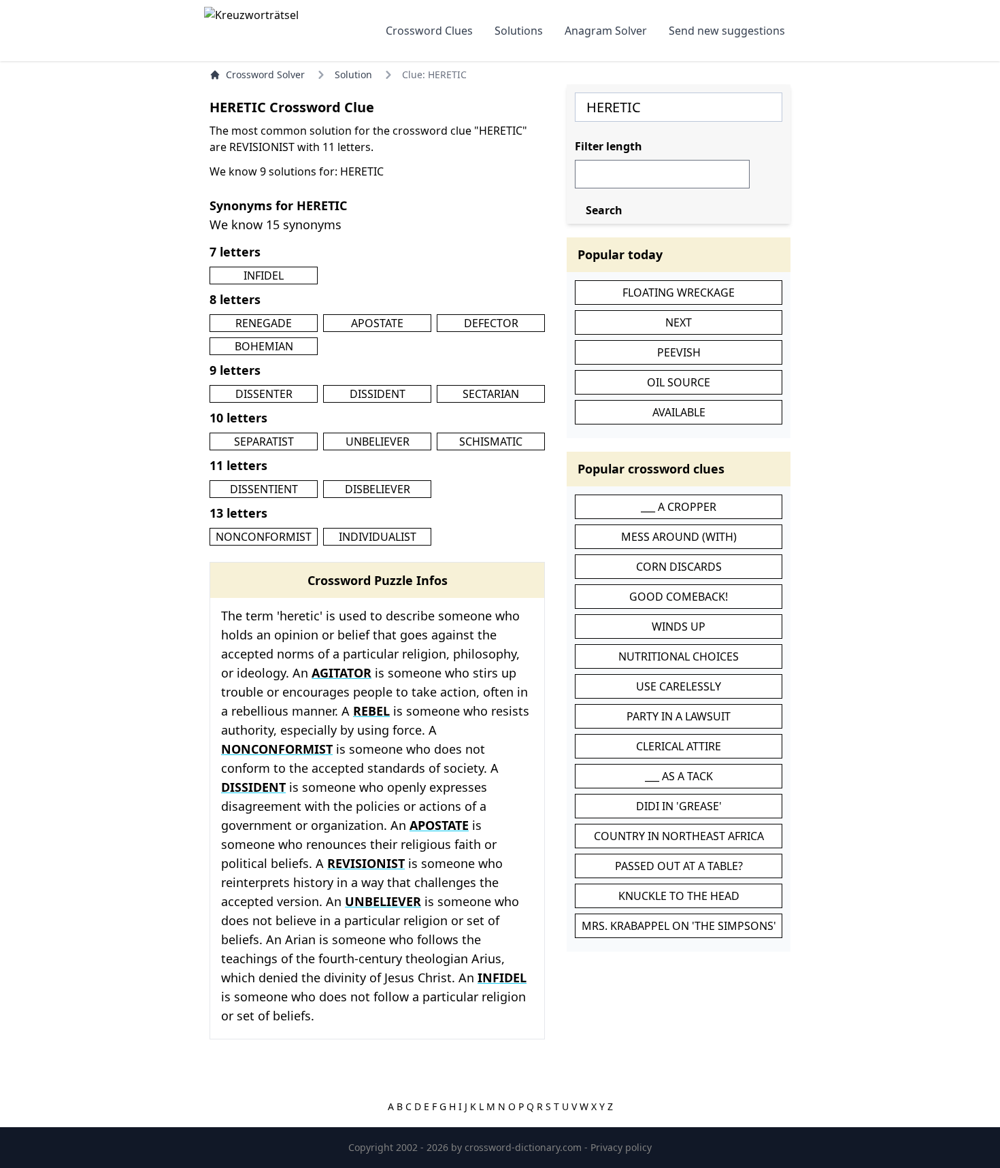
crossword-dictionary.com (524, 1147)
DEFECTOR (491, 323)
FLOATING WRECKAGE (678, 292)
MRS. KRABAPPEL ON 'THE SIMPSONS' (679, 925)
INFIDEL (264, 275)
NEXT (678, 322)
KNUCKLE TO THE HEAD (678, 895)
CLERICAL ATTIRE (678, 746)
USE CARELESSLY (678, 686)
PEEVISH (679, 352)
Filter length (608, 146)
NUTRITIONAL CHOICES (678, 656)
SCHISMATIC (490, 441)
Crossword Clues (429, 30)
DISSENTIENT (264, 489)
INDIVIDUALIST (377, 536)
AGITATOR (341, 673)
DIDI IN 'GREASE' (679, 806)
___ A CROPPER (678, 506)
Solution (353, 74)
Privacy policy (621, 1147)
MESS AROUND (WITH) (679, 536)
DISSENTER (264, 393)
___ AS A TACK (679, 776)
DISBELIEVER (377, 489)
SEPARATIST (264, 441)
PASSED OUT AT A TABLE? (679, 865)
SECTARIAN (491, 393)
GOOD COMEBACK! (678, 596)
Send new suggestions (727, 30)
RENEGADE (263, 323)
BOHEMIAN (264, 346)
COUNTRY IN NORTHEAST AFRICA (679, 836)
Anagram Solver (606, 30)
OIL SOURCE (678, 382)
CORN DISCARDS (679, 566)
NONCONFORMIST (264, 536)
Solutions (519, 30)
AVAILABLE (678, 412)
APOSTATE (377, 323)
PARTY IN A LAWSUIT (679, 716)
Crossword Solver (265, 74)
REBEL (371, 711)
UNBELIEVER (378, 441)
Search (604, 210)
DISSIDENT (377, 393)
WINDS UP (678, 626)
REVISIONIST (366, 863)
